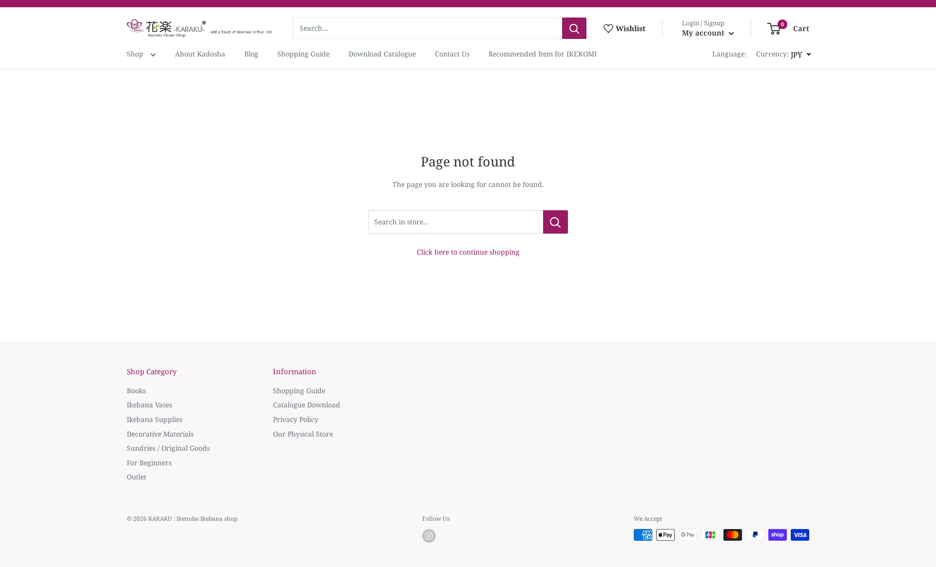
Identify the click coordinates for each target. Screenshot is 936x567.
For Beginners (149, 462)
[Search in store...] (555, 222)
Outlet (136, 476)
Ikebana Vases (149, 404)
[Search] (574, 28)
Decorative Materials (160, 434)
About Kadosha (200, 53)
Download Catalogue (382, 53)
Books (136, 390)
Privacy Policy (295, 419)
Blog (251, 53)
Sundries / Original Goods (168, 448)
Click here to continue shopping (468, 251)
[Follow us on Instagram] (429, 536)
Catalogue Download (306, 404)
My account (704, 32)
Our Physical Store (303, 434)
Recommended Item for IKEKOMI (542, 53)
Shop (136, 53)
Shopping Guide (303, 53)
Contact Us (452, 53)
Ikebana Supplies (154, 419)
